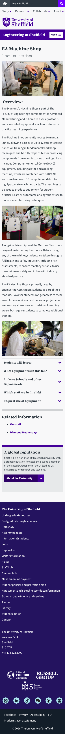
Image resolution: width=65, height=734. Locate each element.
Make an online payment (16, 579)
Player (5, 562)
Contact (6, 620)
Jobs (5, 544)
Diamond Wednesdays (24, 433)
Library (6, 608)
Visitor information (13, 556)
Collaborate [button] (40, 11)
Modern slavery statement (20, 721)
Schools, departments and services (23, 596)
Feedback (10, 715)
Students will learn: (18, 362)
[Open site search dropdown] (61, 3)
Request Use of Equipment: (23, 401)
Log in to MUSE (20, 3)
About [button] (57, 11)
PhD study (8, 527)
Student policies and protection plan (24, 585)
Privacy (23, 715)
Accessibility (38, 715)
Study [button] (5, 11)
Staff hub (7, 568)
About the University (19, 478)
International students (15, 539)
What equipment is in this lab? (25, 371)
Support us (8, 550)
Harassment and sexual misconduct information (31, 591)
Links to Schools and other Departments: (23, 381)
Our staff (15, 424)
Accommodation (12, 533)
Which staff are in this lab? (22, 392)
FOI (50, 715)
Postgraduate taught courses (19, 521)
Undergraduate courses (16, 515)
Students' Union (11, 614)
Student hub (9, 573)
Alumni (6, 602)
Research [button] (20, 11)
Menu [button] (54, 35)
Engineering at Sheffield (23, 35)
